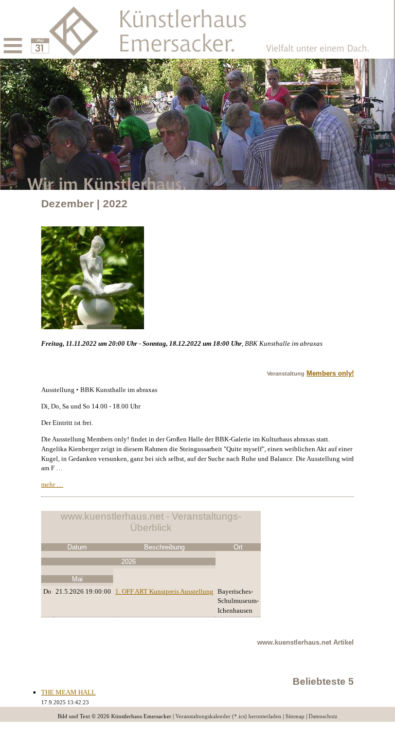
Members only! (330, 373)
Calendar (28, 37)
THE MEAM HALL (68, 692)
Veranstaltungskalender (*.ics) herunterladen (228, 716)
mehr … (52, 484)
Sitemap (294, 716)
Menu (1, 37)
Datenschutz (323, 716)
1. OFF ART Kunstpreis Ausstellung (164, 591)
